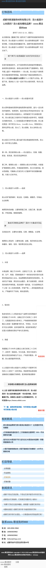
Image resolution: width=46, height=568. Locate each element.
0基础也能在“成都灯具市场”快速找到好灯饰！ (20, 509)
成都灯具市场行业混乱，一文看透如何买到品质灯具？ (23, 514)
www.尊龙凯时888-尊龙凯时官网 (14, 1)
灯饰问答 (7, 482)
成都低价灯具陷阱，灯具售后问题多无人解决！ (20, 499)
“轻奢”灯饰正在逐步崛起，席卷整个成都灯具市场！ (22, 504)
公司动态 (7, 468)
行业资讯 (7, 473)
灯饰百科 (7, 477)
